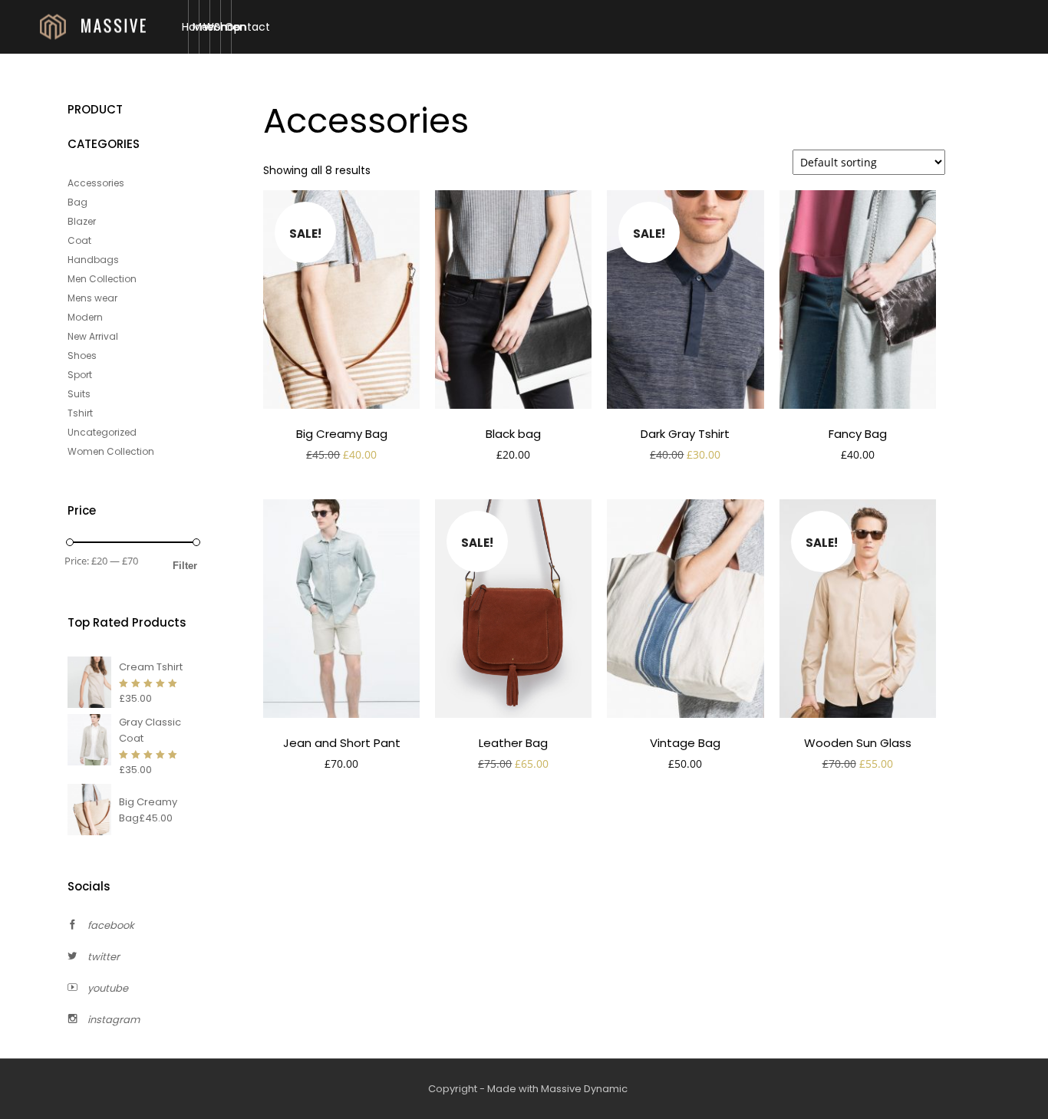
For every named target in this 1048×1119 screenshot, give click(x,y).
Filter (185, 565)
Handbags (93, 259)
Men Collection (102, 278)
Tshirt (80, 413)
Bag (77, 202)
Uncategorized (102, 432)
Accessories (96, 182)
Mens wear (92, 297)
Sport (80, 374)
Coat (79, 240)
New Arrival (93, 336)
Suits (79, 393)
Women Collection (111, 451)
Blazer (82, 221)
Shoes (82, 355)
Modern (85, 317)
